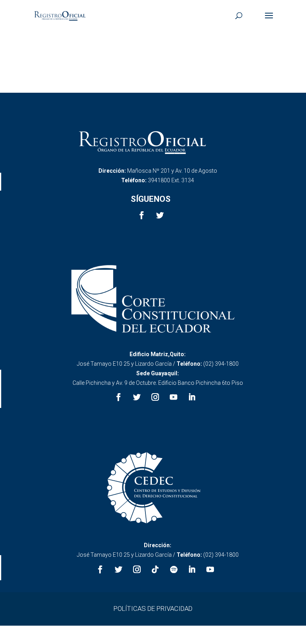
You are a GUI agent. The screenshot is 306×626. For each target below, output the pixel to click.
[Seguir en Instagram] (155, 397)
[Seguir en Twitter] (159, 215)
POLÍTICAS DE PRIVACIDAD (153, 608)
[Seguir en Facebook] (141, 215)
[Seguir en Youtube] (173, 397)
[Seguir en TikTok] (155, 569)
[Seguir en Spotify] (173, 569)
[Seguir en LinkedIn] (192, 397)
